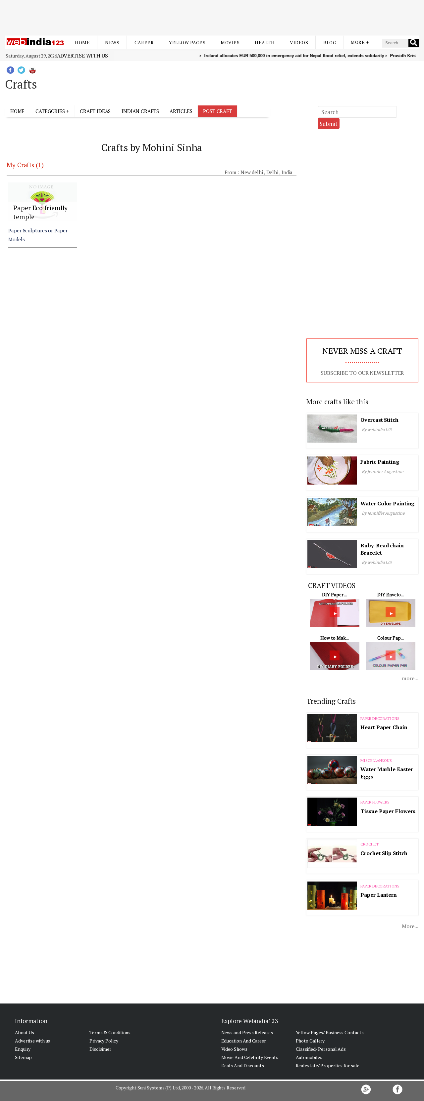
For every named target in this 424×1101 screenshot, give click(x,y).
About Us (24, 1032)
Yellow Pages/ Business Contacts (330, 1032)
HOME (17, 111)
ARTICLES (181, 111)
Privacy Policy (103, 1041)
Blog (329, 42)
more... (410, 678)
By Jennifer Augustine (382, 471)
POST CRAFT (217, 111)
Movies (230, 42)
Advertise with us (82, 55)
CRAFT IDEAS (95, 111)
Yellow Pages (187, 42)
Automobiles (309, 1057)
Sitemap (23, 1057)
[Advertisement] (212, 16)
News (112, 42)
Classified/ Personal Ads (321, 1049)
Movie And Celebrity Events (249, 1057)
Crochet (369, 844)
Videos (299, 42)
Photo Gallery (310, 1041)
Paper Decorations (379, 718)
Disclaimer (100, 1049)
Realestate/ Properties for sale (327, 1065)
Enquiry (22, 1049)
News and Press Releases (247, 1032)
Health (265, 42)
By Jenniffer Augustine (383, 513)
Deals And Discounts (242, 1065)
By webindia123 (377, 429)
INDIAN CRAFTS (140, 111)
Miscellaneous (376, 760)
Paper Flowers (375, 802)
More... (410, 926)
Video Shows (234, 1049)
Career (144, 42)
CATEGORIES (50, 111)
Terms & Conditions (110, 1032)
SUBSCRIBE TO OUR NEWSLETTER (362, 372)
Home (82, 42)
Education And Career (243, 1041)
